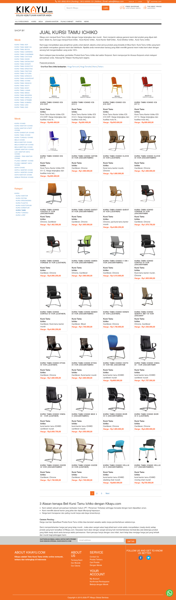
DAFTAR (130, 541)
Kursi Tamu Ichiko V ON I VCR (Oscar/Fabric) (115, 262)
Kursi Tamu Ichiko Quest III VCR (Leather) (116, 210)
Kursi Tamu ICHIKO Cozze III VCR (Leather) (84, 466)
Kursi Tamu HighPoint (24, 78)
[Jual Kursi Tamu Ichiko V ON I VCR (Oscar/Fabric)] (116, 245)
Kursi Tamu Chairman (24, 54)
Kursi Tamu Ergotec (24, 69)
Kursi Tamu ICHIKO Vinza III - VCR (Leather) (52, 415)
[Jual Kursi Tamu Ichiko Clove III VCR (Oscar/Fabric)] (148, 140)
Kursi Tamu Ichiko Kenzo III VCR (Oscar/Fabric (85, 313)
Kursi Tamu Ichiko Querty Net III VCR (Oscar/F (144, 314)
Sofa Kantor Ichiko (23, 175)
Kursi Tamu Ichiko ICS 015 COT (114, 103)
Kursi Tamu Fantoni (23, 71)
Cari (105, 8)
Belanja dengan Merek (99, 584)
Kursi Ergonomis (23, 200)
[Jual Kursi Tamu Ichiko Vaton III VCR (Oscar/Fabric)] (85, 140)
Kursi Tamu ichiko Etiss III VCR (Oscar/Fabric (84, 364)
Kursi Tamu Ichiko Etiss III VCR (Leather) (52, 364)
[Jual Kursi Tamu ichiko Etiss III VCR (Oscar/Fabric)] (85, 347)
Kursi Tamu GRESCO (23, 76)
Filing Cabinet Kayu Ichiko (23, 164)
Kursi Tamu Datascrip (24, 61)
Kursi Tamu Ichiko (22, 81)
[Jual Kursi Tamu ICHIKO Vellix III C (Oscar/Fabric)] (116, 450)
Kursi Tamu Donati (23, 64)
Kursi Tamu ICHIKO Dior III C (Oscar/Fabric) (115, 415)
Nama (95, 66)
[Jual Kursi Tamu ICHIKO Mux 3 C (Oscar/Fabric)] (85, 399)
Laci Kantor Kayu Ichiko (22, 153)
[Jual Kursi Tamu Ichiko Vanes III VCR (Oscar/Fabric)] (85, 245)
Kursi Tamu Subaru (23, 102)
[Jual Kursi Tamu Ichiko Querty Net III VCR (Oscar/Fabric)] (148, 296)
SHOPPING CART (155, 1)
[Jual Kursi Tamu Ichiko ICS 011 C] (53, 140)
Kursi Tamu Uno (21, 105)
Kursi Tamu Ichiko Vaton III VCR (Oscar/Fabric (84, 157)
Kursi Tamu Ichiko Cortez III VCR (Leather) (53, 313)
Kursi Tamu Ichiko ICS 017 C (146, 103)
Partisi (79, 21)
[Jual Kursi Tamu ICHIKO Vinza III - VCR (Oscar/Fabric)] (148, 347)
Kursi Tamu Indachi (23, 83)
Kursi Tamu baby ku (23, 47)
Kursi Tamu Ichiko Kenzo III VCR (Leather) (116, 313)
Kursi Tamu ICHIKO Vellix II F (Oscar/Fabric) (148, 466)
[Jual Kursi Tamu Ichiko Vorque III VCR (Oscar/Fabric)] (148, 194)
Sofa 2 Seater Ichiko (24, 170)
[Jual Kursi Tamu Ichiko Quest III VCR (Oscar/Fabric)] (85, 194)
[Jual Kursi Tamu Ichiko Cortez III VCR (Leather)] (53, 296)
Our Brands (75, 563)
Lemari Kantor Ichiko (24, 149)
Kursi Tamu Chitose (23, 56)
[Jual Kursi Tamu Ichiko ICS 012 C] (85, 87)
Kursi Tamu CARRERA (24, 52)
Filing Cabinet (67, 21)
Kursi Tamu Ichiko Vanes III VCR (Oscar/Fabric (84, 262)
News (86, 21)
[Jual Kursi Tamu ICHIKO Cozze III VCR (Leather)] (85, 450)
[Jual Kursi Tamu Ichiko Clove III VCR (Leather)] (116, 140)
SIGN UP (131, 1)
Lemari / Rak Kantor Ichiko (23, 157)
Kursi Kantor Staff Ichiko (23, 129)
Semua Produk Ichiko (24, 177)
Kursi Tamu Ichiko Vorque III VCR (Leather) (53, 262)
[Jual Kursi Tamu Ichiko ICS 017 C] (148, 87)
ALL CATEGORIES (22, 21)
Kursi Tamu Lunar (22, 90)
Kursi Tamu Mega (22, 93)
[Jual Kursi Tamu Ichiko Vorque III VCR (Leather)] (53, 245)
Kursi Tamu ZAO (21, 107)
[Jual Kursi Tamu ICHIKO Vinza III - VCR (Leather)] (53, 399)
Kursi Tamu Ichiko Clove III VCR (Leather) (116, 157)
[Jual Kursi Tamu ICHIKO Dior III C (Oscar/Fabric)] (116, 399)
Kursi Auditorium (24, 205)
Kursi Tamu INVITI (22, 85)
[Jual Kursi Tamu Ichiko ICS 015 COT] (116, 87)
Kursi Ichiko (20, 123)
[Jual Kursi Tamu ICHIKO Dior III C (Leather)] (148, 399)
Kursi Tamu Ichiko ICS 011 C (51, 157)
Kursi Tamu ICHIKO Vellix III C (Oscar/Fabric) (116, 466)
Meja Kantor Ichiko (23, 142)
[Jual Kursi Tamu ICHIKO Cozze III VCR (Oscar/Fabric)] (53, 450)
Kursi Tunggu (22, 212)
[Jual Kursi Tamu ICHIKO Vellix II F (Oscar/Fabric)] (148, 450)
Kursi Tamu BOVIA (22, 49)
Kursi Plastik (22, 203)
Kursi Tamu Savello (23, 97)
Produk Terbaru (96, 559)
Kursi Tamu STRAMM (23, 100)
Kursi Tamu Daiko (22, 59)
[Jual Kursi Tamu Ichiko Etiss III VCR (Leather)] (53, 347)
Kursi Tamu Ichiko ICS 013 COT (51, 103)
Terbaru (100, 66)
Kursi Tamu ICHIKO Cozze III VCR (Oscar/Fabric (53, 466)
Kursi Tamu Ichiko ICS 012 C (83, 103)
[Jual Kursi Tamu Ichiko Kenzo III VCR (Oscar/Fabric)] (85, 296)
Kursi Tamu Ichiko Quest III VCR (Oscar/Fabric (85, 210)
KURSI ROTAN (21, 198)
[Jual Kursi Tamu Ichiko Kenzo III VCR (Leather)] (116, 296)
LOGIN (140, 1)
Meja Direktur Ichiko (24, 145)
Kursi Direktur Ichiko (24, 132)
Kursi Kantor (22, 196)
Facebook (141, 558)
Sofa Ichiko (20, 167)
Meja (41, 21)
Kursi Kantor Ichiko (24, 126)
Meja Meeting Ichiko (24, 147)
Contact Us (94, 556)
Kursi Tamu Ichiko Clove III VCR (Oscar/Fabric (147, 157)
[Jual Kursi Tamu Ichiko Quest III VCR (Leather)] (116, 194)
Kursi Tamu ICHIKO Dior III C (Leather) (146, 415)
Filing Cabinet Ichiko (24, 161)
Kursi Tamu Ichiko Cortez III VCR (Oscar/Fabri (144, 263)
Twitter (148, 558)
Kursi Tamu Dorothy (24, 66)
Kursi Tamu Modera (23, 95)
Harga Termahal (85, 66)
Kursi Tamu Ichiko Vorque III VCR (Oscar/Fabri (144, 211)
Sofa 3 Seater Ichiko (24, 172)
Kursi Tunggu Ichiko (24, 137)
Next (107, 493)
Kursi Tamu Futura (23, 73)
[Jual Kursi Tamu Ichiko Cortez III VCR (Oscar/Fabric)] (148, 245)
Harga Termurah (73, 66)
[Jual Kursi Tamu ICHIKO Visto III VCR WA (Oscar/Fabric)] (116, 347)
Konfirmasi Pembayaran (99, 581)
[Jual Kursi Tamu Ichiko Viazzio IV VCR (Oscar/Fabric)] (53, 194)
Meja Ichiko (20, 140)
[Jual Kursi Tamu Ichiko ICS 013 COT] (53, 87)
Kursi (33, 21)
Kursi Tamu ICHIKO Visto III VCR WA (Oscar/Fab (115, 364)
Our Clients (75, 565)
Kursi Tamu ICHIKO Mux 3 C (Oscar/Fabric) (84, 415)
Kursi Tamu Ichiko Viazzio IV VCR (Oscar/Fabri (49, 211)
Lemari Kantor (51, 21)
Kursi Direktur (23, 208)
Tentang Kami (76, 560)
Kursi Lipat (21, 215)
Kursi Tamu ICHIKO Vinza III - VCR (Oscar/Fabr (147, 364)
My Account (94, 578)
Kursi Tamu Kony (22, 88)
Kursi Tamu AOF (21, 45)
